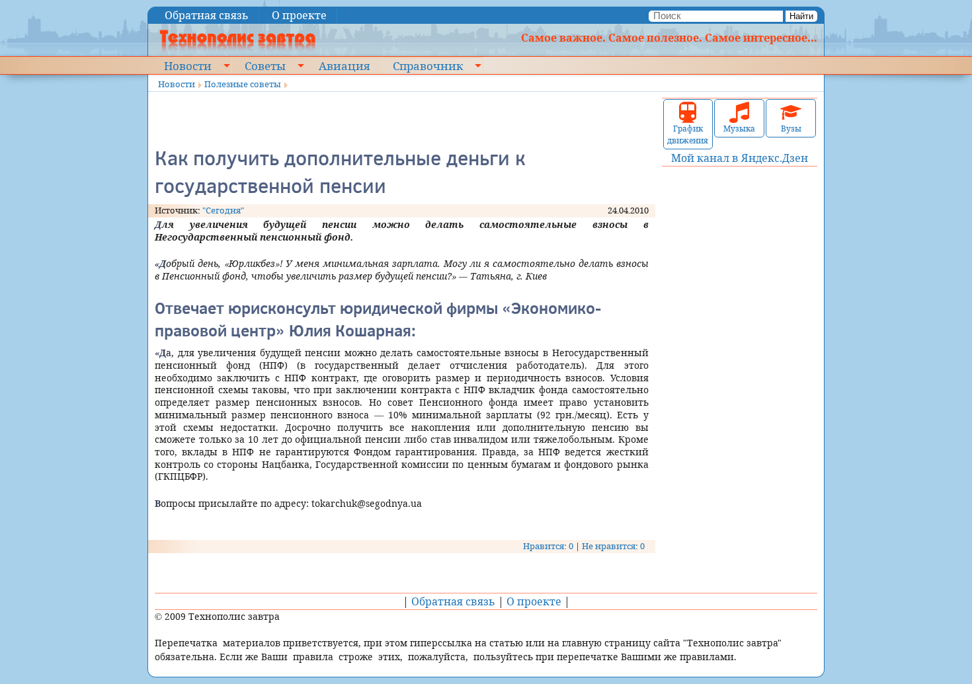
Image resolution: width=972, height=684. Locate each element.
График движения (687, 134)
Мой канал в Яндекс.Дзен (739, 158)
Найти (801, 16)
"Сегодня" (223, 210)
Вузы (791, 128)
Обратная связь (207, 15)
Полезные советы (242, 84)
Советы (265, 65)
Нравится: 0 (548, 546)
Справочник (428, 65)
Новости (188, 65)
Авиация (344, 65)
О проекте (299, 15)
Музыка (739, 128)
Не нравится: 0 (613, 546)
